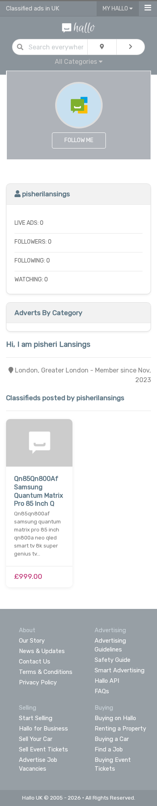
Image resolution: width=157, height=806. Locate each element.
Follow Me (78, 140)
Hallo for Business (43, 728)
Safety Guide (112, 660)
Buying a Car (112, 739)
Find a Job (109, 749)
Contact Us (34, 661)
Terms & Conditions (45, 672)
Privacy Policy (38, 682)
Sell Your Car (35, 739)
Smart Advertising (120, 670)
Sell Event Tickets (43, 749)
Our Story (32, 640)
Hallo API (107, 680)
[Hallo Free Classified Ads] (78, 27)
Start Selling (35, 718)
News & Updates (42, 651)
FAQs (102, 691)
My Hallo (116, 8)
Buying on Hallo (115, 718)
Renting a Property (120, 728)
